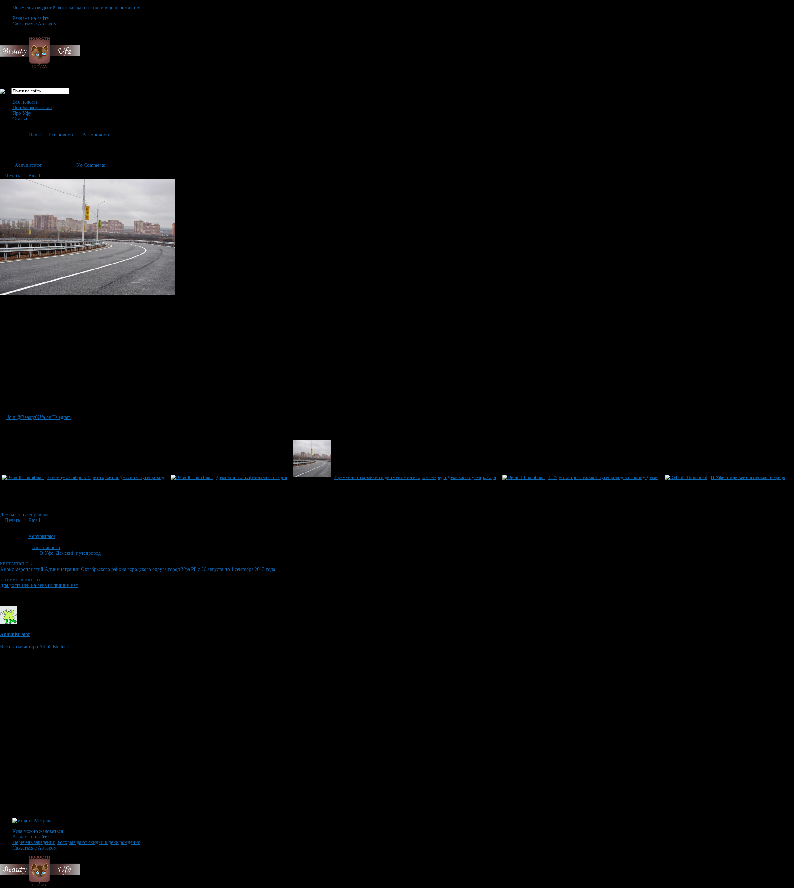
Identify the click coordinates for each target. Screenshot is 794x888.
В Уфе (46, 553)
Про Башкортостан (32, 107)
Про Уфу (21, 113)
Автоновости (97, 134)
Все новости (25, 101)
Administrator (28, 165)
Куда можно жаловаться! (38, 831)
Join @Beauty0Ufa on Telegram (38, 417)
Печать (11, 175)
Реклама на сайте (30, 18)
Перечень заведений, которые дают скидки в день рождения (76, 7)
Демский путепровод (78, 553)
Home (35, 134)
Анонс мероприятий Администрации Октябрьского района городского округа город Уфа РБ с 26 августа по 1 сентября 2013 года (137, 567)
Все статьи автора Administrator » (35, 646)
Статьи (19, 118)
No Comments (90, 165)
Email (33, 175)
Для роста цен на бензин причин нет (39, 583)
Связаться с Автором (34, 23)
